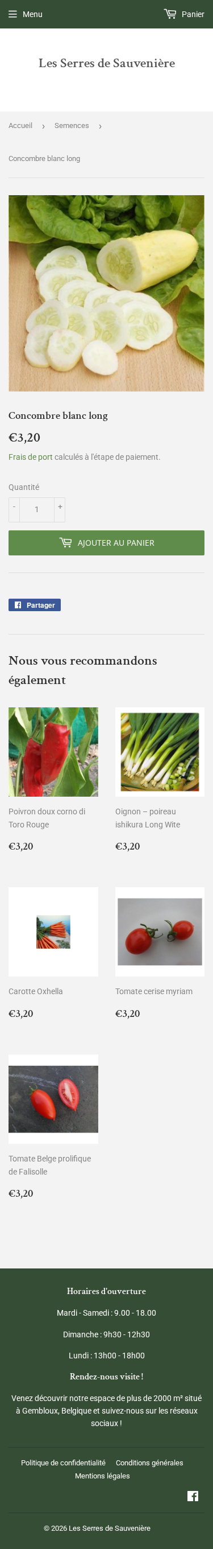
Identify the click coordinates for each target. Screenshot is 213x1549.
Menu (33, 14)
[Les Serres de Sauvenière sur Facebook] (193, 1497)
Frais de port (31, 457)
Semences (72, 125)
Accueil (20, 125)
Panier (192, 14)
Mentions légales (102, 1476)
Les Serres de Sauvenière (107, 63)
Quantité (24, 487)
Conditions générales (149, 1463)
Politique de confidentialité (63, 1463)
